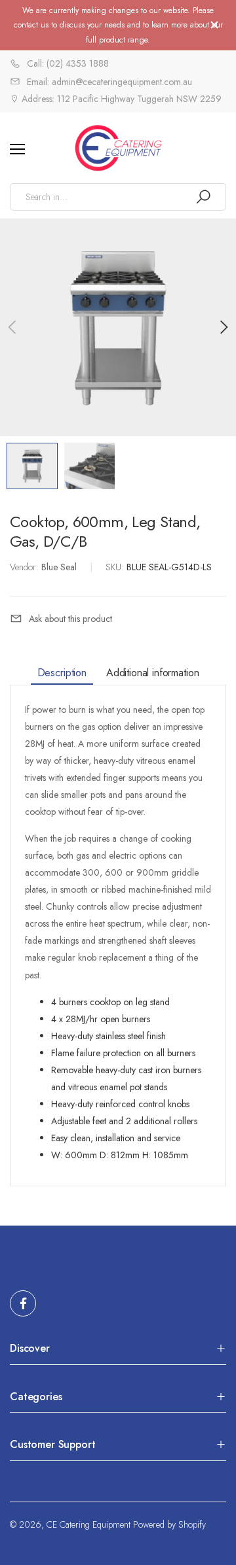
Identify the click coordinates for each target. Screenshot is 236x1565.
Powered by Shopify (169, 1524)
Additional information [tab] (152, 672)
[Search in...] (203, 197)
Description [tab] (62, 672)
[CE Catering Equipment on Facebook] (23, 1303)
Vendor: (25, 567)
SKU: (116, 567)
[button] (223, 327)
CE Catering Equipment (88, 1524)
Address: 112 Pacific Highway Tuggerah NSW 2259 (120, 98)
